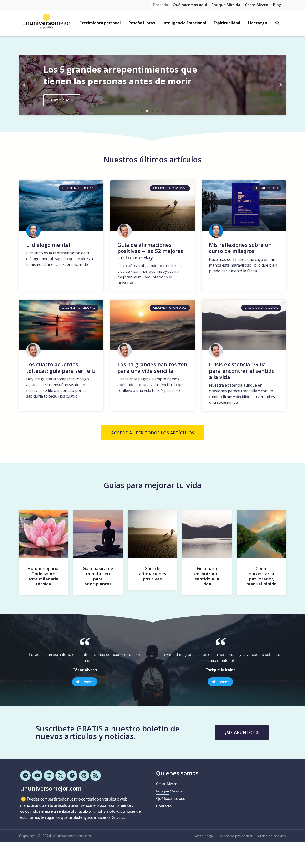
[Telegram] (25, 775)
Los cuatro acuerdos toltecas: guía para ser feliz (61, 367)
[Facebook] (72, 775)
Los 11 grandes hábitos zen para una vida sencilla (152, 367)
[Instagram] (49, 775)
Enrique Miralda (226, 4)
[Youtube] (37, 775)
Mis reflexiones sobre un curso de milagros (240, 247)
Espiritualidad (227, 22)
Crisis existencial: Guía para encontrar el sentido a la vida (242, 370)
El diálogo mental (48, 244)
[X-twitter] (60, 775)
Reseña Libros (141, 22)
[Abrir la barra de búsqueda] (277, 23)
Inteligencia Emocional (184, 22)
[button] (24, 85)
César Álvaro (256, 4)
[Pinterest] (84, 775)
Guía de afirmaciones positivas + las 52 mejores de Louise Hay (150, 251)
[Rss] (95, 775)
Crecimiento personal (100, 22)
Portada (160, 4)
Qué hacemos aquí (190, 4)
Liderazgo (257, 22)
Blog (277, 4)
